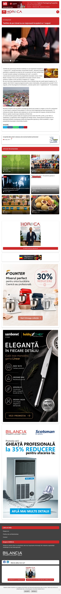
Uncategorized (7, 20)
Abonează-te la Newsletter (16, 579)
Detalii (34, 591)
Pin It (25, 127)
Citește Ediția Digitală (30, 248)
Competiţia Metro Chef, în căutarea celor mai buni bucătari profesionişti (20, 137)
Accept (27, 591)
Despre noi (6, 531)
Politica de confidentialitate (10, 534)
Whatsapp (16, 127)
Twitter (5, 127)
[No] (59, 590)
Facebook (10, 127)
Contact (5, 537)
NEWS (5, 156)
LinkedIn (21, 127)
